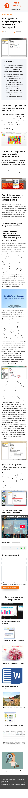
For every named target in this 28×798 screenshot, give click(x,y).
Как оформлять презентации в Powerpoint (14, 770)
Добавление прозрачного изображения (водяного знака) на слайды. (14, 92)
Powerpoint (9, 14)
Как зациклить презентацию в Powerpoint (14, 663)
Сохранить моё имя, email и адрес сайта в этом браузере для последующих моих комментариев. (14, 583)
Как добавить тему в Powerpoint (14, 725)
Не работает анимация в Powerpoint (14, 707)
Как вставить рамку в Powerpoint (12, 748)
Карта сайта (4, 781)
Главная (3, 14)
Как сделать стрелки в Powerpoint (14, 640)
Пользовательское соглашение (17, 779)
